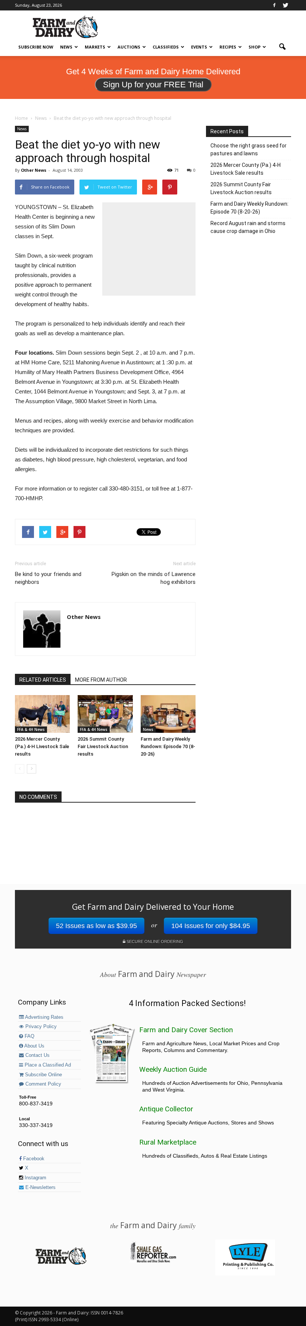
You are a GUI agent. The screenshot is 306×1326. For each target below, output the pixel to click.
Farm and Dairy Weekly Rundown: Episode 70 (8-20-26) (168, 746)
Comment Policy (42, 1084)
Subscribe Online (43, 1074)
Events (199, 47)
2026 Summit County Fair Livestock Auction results (103, 746)
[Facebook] (274, 5)
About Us (33, 1046)
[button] (282, 47)
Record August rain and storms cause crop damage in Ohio (247, 227)
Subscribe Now (35, 47)
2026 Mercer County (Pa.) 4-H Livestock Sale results (42, 746)
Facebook (33, 1158)
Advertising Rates (43, 1017)
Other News (33, 170)
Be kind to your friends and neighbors (48, 578)
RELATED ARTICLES (42, 680)
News (66, 47)
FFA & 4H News (31, 729)
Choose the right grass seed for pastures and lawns (248, 149)
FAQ (28, 1036)
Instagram (34, 1177)
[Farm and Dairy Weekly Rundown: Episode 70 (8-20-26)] (168, 714)
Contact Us (37, 1055)
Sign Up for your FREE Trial (153, 84)
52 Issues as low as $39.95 (96, 926)
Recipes (227, 47)
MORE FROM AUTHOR (101, 680)
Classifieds (166, 47)
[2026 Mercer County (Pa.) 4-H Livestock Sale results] (42, 714)
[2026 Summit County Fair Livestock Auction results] (105, 714)
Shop (254, 47)
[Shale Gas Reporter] (153, 1261)
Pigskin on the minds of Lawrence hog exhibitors (154, 578)
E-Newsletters (40, 1187)
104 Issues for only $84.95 (210, 926)
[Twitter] (285, 5)
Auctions (129, 47)
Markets (95, 47)
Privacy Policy (40, 1026)
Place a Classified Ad (47, 1065)
